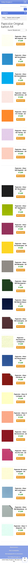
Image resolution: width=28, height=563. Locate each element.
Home (3, 17)
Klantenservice (14, 547)
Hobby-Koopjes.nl (6, 2)
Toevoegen (21, 44)
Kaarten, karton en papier (13, 17)
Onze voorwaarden (14, 550)
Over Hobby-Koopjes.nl (14, 557)
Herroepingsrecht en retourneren (14, 554)
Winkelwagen (23, 6)
